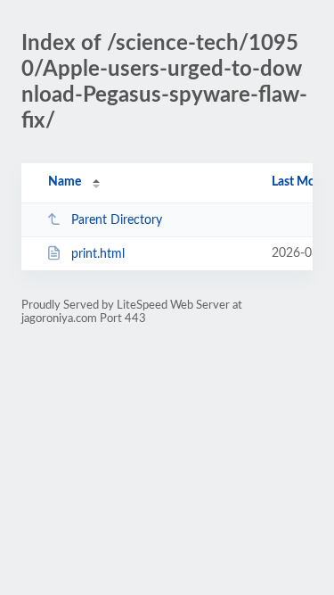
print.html (98, 254)
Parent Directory (116, 220)
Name (64, 182)
